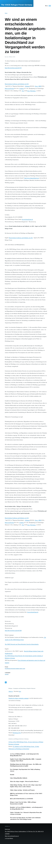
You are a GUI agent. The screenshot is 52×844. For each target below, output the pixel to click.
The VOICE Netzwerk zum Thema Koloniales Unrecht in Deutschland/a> (22, 644)
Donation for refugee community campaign (18, 698)
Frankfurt (21, 88)
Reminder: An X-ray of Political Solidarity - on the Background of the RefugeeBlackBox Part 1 (26, 808)
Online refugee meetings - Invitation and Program (22, 790)
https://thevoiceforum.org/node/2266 (13, 630)
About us (11, 691)
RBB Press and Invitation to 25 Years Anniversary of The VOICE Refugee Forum (26, 794)
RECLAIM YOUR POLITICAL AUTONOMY (21, 798)
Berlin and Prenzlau (9, 88)
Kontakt (12, 774)
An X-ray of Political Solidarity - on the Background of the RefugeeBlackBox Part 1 (24, 754)
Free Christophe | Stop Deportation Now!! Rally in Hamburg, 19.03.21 (25, 770)
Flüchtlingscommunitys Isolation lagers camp (15, 668)
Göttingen (27, 86)
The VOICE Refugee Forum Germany (16, 5)
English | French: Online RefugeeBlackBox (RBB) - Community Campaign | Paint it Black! (25, 760)
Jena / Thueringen (31, 90)
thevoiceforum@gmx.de (27, 219)
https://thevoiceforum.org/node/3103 (13, 68)
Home (6, 13)
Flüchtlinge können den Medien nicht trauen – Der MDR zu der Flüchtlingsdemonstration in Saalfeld (25, 765)
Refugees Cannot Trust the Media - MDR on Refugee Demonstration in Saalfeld (23, 803)
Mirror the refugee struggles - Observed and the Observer (24, 781)
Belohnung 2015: (17, 732)
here (20, 691)
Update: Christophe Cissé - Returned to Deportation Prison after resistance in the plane (26, 813)
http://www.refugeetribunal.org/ (31, 178)
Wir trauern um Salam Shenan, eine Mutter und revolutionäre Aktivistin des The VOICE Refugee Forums (25, 818)
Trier (23, 90)
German (6, 674)
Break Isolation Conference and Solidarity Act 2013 (17, 84)
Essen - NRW (38, 86)
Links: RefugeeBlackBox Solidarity (18, 778)
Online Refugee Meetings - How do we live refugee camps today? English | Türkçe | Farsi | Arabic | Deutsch (26, 785)
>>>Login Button (9, 838)
